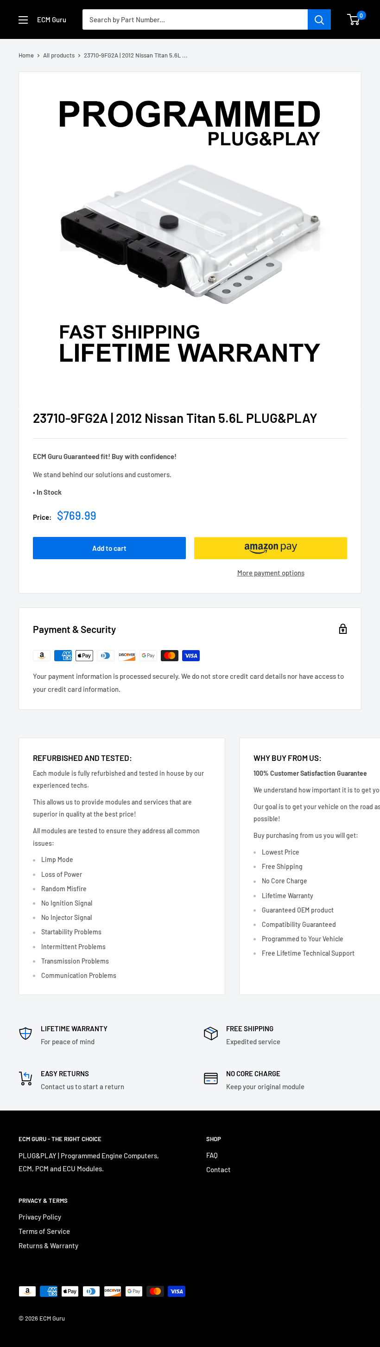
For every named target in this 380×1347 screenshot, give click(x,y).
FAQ (212, 1155)
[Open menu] (23, 20)
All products (59, 55)
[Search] (319, 19)
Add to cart (109, 548)
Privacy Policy (40, 1217)
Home (26, 55)
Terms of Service (44, 1231)
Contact (218, 1169)
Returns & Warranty (48, 1245)
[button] (270, 548)
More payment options (270, 572)
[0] (354, 19)
